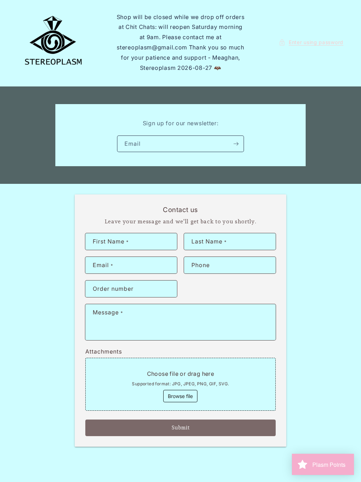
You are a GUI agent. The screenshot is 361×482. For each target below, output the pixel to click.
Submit (181, 427)
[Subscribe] (236, 143)
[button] (311, 42)
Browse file (180, 396)
